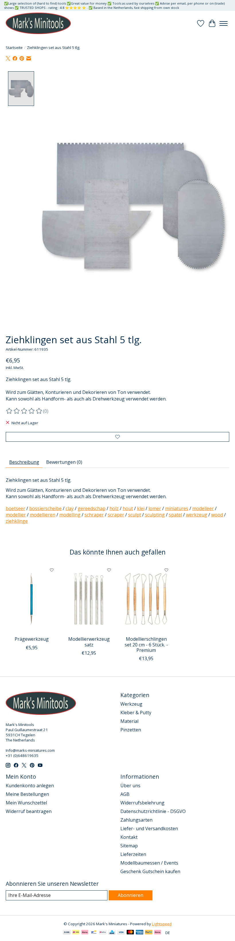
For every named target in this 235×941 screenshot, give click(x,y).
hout (128, 508)
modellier (16, 515)
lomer (154, 508)
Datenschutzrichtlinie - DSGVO (153, 811)
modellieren (42, 515)
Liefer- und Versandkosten (149, 828)
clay (70, 508)
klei (140, 508)
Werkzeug (131, 704)
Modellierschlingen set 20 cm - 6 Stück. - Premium (146, 644)
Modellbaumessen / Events (149, 863)
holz (114, 508)
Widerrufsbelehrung (142, 803)
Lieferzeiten (133, 854)
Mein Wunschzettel (26, 803)
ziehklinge (17, 521)
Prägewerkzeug (32, 639)
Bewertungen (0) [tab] (64, 462)
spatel (175, 515)
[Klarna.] (157, 933)
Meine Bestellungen (27, 794)
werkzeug (196, 515)
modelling (70, 515)
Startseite (14, 47)
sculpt (134, 515)
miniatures (176, 508)
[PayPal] (148, 933)
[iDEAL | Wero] (75, 933)
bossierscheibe (45, 508)
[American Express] (139, 933)
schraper (94, 515)
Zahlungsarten (136, 820)
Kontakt (129, 837)
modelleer (203, 508)
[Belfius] (102, 933)
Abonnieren (130, 895)
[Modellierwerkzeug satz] (89, 599)
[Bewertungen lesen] (24, 411)
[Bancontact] (93, 933)
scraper (116, 515)
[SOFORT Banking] (84, 933)
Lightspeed (162, 923)
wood (217, 515)
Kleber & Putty (135, 712)
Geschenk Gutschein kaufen (150, 871)
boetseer (15, 508)
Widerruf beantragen (29, 811)
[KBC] (111, 933)
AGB (125, 794)
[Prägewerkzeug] (31, 599)
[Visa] (121, 933)
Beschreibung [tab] (24, 462)
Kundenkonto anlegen (30, 785)
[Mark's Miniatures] (38, 23)
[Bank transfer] (66, 933)
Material (129, 721)
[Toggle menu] (223, 23)
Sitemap (129, 846)
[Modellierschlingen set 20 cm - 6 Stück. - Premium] (146, 599)
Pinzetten (130, 730)
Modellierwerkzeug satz (89, 642)
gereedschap (91, 508)
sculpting (155, 515)
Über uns (130, 785)
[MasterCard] (130, 933)
